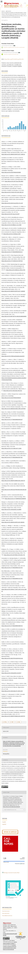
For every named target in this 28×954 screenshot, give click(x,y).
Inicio (3, 11)
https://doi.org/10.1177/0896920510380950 (15, 498)
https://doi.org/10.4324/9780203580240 (11, 397)
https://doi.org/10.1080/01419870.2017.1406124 (13, 154)
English (4, 822)
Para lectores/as (5, 911)
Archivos (8, 11)
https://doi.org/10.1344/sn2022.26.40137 (11, 673)
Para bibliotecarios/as (7, 915)
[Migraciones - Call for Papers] (10, 851)
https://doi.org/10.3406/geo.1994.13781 (15, 270)
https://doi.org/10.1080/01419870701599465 (12, 707)
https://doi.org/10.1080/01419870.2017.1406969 (13, 291)
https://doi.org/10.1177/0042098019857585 (12, 457)
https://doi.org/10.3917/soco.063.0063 (14, 181)
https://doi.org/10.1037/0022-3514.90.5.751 (14, 555)
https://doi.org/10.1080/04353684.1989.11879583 (13, 408)
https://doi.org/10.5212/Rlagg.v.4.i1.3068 (11, 225)
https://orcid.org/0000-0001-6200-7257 (11, 54)
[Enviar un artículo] (10, 833)
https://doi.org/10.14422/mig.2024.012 (12, 390)
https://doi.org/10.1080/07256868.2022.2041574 (13, 480)
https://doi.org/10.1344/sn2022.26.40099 (11, 509)
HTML (5, 722)
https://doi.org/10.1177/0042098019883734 (12, 625)
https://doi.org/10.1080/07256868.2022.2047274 (13, 716)
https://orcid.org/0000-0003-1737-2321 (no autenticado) (14, 47)
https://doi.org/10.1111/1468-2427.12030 (11, 448)
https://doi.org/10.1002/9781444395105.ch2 (12, 658)
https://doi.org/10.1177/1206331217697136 (12, 261)
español (4, 824)
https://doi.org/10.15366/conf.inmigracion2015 (12, 356)
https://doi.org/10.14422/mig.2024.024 (14, 59)
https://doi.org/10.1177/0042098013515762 (12, 578)
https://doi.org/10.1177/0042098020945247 (12, 419)
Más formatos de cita (10, 809)
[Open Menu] (1, 1)
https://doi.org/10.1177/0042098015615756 (12, 567)
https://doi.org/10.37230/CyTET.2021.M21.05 (12, 192)
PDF (12, 722)
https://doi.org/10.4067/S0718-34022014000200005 (13, 316)
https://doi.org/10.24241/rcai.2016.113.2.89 (12, 203)
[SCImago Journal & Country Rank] (10, 872)
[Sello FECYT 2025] (14, 901)
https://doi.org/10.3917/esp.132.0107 (10, 214)
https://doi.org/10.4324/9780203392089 (11, 172)
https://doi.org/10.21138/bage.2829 (12, 234)
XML (19, 722)
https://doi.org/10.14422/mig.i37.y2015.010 (12, 691)
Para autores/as (5, 913)
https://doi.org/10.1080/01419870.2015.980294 (12, 522)
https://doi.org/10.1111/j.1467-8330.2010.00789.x (13, 300)
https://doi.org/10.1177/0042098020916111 (12, 252)
